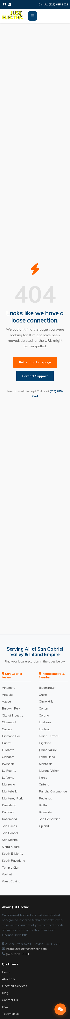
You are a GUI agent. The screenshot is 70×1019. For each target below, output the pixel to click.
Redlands (45, 798)
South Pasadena (13, 860)
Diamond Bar (11, 736)
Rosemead (9, 819)
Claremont (9, 722)
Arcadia (7, 694)
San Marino (10, 840)
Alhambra (8, 688)
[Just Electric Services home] (13, 19)
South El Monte (12, 853)
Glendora (8, 757)
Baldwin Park (11, 708)
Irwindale (8, 764)
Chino (43, 694)
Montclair (45, 764)
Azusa (6, 701)
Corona (44, 715)
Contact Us (10, 1000)
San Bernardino (49, 819)
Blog (5, 993)
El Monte (8, 750)
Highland (45, 743)
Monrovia (8, 784)
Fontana (45, 729)
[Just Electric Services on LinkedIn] (9, 4)
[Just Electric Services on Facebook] (4, 4)
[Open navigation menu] (32, 16)
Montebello (10, 791)
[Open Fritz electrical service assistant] (60, 1009)
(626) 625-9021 (58, 4)
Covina (7, 729)
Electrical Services (14, 986)
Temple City (10, 867)
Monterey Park (12, 798)
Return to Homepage (35, 362)
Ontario (44, 784)
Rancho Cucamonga (53, 791)
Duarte (7, 743)
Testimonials (10, 1014)
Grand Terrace (49, 736)
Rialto (43, 805)
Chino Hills (46, 701)
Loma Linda (47, 757)
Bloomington (47, 688)
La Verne (8, 777)
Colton (43, 708)
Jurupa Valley (48, 750)
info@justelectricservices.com (26, 949)
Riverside (45, 812)
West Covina (11, 881)
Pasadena (9, 805)
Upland (44, 826)
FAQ (5, 1007)
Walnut (7, 874)
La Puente (9, 770)
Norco (43, 777)
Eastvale (45, 722)
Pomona (8, 812)
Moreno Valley (49, 770)
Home (6, 972)
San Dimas (9, 826)
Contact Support (35, 376)
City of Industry (12, 715)
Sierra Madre (11, 847)
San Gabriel (10, 833)
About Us (8, 979)
